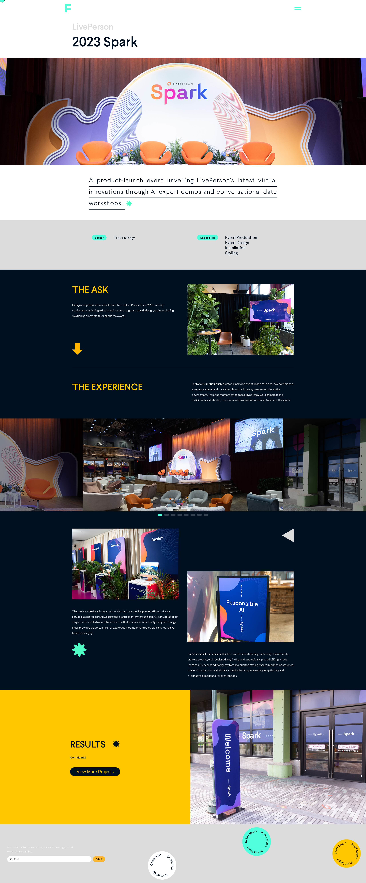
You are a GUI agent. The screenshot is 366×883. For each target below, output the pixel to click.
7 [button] (199, 515)
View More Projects (95, 771)
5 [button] (186, 515)
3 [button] (173, 515)
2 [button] (166, 515)
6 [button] (192, 515)
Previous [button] (15, 468)
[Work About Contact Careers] (298, 8)
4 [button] (179, 515)
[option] (183, 468)
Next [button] (351, 468)
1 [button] (160, 515)
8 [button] (206, 515)
